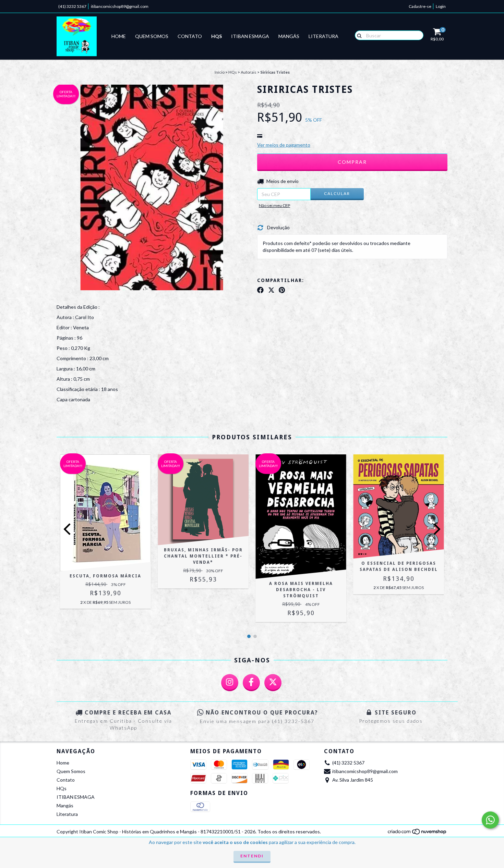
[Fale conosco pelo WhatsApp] (490, 820)
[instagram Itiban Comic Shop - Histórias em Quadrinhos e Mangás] (229, 682)
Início (220, 72)
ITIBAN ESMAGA (250, 36)
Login (441, 6)
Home (118, 36)
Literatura (323, 36)
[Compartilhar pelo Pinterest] (282, 289)
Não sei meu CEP (274, 205)
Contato (190, 36)
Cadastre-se (420, 6)
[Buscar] (358, 35)
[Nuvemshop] (417, 833)
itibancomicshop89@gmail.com (119, 6)
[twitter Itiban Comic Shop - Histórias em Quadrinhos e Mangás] (272, 682)
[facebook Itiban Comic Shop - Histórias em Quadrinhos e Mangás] (251, 682)
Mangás (288, 36)
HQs (216, 36)
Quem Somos (151, 36)
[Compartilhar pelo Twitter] (271, 289)
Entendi (252, 855)
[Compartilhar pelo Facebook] (260, 289)
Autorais (248, 72)
